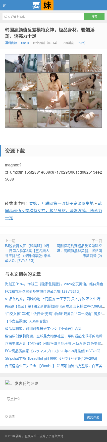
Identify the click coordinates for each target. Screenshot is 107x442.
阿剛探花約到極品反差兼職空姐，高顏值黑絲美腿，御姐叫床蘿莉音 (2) (79, 250)
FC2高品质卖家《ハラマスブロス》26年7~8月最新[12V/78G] (52, 350)
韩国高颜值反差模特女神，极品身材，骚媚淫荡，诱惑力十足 (50, 33)
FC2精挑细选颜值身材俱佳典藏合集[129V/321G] (42, 291)
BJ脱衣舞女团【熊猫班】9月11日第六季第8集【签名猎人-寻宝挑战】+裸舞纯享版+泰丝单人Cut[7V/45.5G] (28, 253)
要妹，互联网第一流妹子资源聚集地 (53, 5)
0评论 (81, 43)
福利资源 (11, 43)
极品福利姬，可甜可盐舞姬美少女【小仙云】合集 (43, 328)
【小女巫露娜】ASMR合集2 (26, 320)
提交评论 (93, 417)
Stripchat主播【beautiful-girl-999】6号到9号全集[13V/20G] (51, 358)
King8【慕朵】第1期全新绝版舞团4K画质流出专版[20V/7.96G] (53, 306)
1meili (25, 43)
